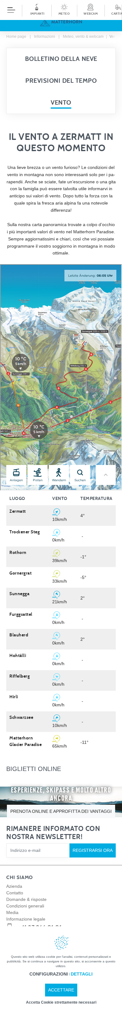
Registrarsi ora (93, 850)
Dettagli (82, 973)
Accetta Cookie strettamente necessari (61, 1002)
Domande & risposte (26, 899)
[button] (64, 10)
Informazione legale (25, 919)
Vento (61, 103)
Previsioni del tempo (61, 81)
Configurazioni (48, 973)
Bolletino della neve (61, 59)
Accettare (61, 989)
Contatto (14, 892)
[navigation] (61, 15)
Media (12, 912)
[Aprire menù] (11, 10)
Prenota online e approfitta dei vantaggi (61, 811)
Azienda (14, 886)
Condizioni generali (25, 905)
